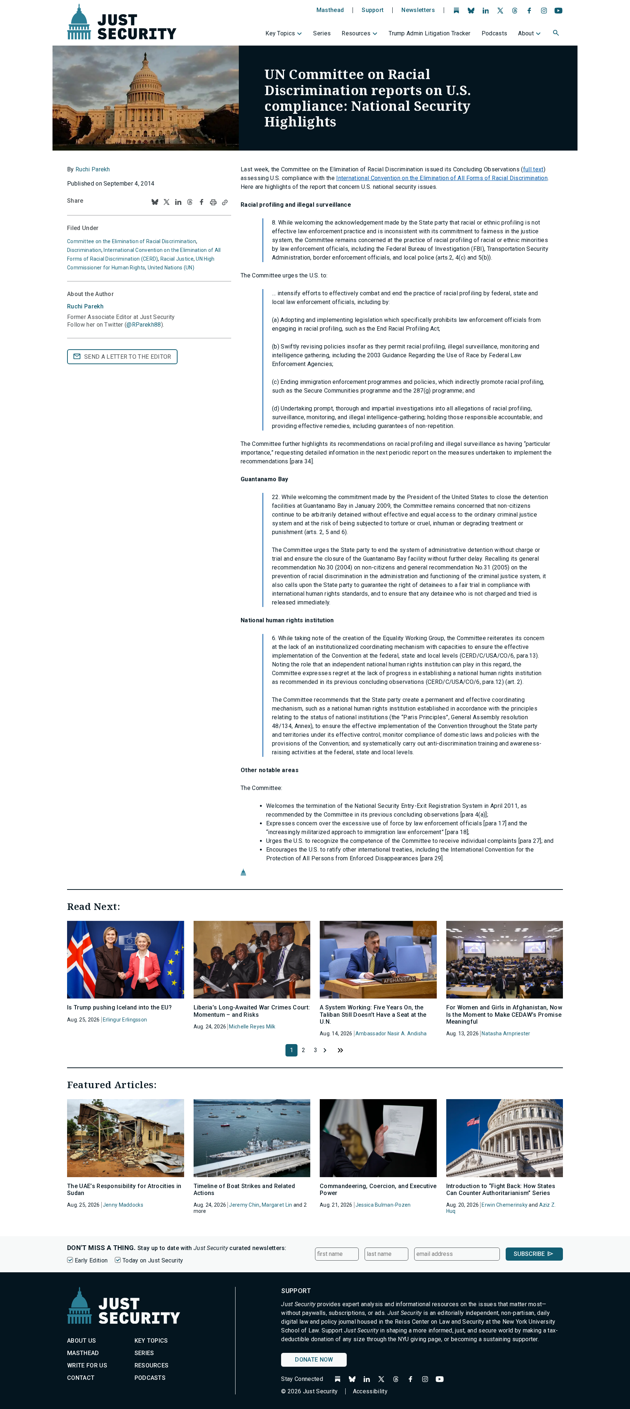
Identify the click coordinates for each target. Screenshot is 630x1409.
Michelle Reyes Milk (252, 1026)
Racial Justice (177, 259)
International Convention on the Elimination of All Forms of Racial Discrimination (442, 178)
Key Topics (280, 33)
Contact (80, 1377)
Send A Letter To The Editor (127, 356)
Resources (356, 33)
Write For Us (87, 1365)
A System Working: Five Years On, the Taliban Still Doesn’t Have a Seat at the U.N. (373, 1014)
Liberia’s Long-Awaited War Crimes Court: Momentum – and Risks (252, 1011)
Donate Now (314, 1359)
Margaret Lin (277, 1205)
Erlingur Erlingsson (125, 1020)
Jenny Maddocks (123, 1205)
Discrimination (84, 250)
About (526, 33)
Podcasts (495, 33)
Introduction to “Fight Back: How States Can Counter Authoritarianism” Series (500, 1189)
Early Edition (91, 1260)
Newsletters (418, 10)
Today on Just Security (152, 1260)
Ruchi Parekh (92, 169)
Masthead (330, 10)
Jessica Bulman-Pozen (383, 1205)
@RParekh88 (144, 324)
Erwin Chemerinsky (505, 1205)
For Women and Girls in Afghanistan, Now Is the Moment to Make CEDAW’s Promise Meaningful (504, 1014)
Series (322, 33)
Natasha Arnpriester (506, 1033)
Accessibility (370, 1391)
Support (373, 10)
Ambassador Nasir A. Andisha (391, 1033)
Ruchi (85, 306)
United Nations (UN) (171, 267)
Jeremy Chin (244, 1205)
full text (533, 169)
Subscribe (529, 1253)
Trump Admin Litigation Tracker (430, 33)
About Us (81, 1340)
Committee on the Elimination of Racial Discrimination (131, 241)
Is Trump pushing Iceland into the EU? (119, 1007)
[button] (557, 34)
